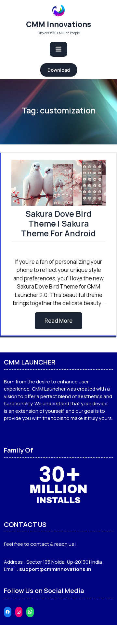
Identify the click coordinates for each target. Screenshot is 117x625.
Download (58, 70)
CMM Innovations (58, 24)
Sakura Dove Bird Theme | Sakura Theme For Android (58, 223)
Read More (58, 320)
